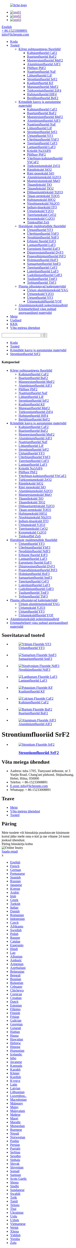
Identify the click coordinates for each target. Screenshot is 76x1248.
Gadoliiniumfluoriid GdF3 (44, 275)
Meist (14, 316)
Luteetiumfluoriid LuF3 (42, 271)
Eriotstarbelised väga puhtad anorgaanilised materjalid (37, 310)
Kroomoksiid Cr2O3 (41, 218)
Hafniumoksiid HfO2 (41, 199)
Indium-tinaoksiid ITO (42, 207)
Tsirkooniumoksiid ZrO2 (43, 166)
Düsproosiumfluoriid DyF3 (45, 252)
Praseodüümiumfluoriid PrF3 (46, 256)
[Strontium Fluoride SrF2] (36, 744)
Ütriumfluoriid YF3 (40, 135)
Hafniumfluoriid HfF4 (42, 94)
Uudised (15, 320)
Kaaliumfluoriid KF (40, 83)
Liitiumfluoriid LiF (39, 75)
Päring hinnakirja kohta (17, 844)
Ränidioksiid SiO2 (39, 169)
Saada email (10, 851)
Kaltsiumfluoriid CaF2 (42, 53)
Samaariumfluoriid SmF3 (44, 264)
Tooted (14, 45)
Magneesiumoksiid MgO (43, 181)
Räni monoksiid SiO (40, 173)
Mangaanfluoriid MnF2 (42, 87)
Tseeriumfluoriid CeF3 (42, 143)
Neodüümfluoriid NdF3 (43, 237)
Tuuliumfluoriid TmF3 (42, 279)
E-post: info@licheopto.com (29, 786)
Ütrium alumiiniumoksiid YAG (47, 290)
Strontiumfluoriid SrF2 (42, 79)
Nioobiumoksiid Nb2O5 (43, 203)
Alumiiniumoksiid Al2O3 (44, 177)
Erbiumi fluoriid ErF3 (41, 241)
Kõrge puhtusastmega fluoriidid (40, 49)
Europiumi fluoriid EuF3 (43, 248)
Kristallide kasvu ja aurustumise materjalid (38, 350)
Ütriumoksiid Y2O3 (40, 211)
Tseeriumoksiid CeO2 (41, 215)
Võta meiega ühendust (25, 328)
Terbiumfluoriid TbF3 (41, 282)
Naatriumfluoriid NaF (41, 71)
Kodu (14, 41)
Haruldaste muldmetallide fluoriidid (42, 226)
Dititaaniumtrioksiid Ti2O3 (45, 192)
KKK (14, 324)
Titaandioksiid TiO (39, 184)
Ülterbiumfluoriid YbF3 (43, 139)
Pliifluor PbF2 (36, 68)
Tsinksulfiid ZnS (38, 222)
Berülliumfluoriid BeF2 (42, 98)
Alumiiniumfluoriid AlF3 (43, 64)
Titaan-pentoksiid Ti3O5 (43, 196)
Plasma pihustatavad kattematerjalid (42, 286)
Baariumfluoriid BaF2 (41, 56)
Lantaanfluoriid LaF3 (41, 147)
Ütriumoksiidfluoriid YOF (44, 301)
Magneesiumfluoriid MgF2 (45, 60)
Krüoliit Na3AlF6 (39, 151)
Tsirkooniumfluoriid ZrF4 (44, 90)
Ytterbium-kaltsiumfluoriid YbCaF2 (42, 476)
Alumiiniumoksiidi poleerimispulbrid (43, 305)
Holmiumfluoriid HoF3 (42, 260)
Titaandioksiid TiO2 (40, 188)
